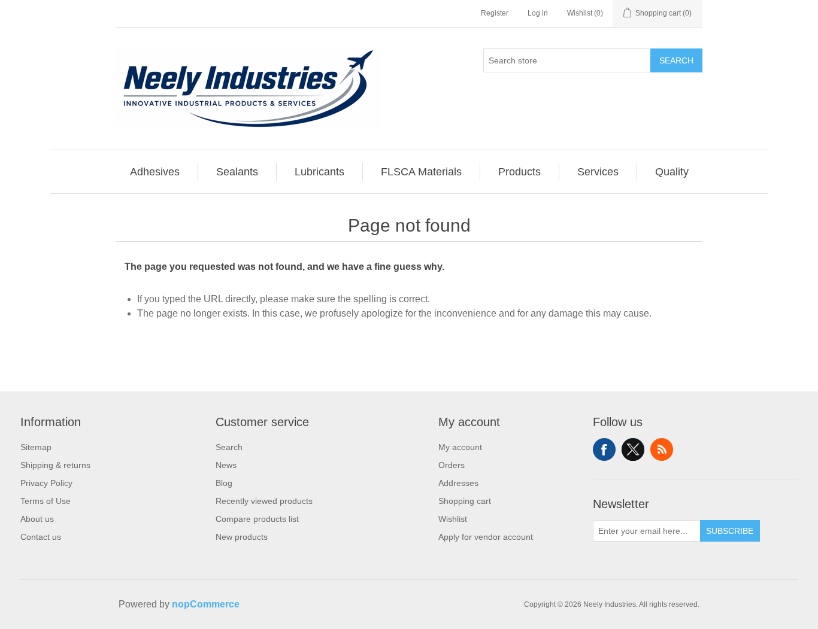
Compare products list (257, 519)
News (226, 465)
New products (242, 537)
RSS (661, 449)
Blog (224, 483)
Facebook (604, 449)
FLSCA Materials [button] (421, 172)
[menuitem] (155, 172)
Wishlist (452, 519)
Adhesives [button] (155, 172)
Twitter (633, 449)
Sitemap (35, 447)
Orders (451, 465)
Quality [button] (672, 172)
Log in (538, 13)
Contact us (40, 537)
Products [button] (519, 172)
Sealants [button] (237, 172)
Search (676, 60)
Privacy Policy (46, 483)
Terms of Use (45, 501)
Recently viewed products (264, 501)
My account (460, 447)
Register (494, 13)
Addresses (458, 483)
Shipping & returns (55, 465)
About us (37, 519)
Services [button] (598, 172)
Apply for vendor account (485, 537)
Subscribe (729, 531)
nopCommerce (206, 604)
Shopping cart (464, 501)
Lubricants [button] (319, 172)
